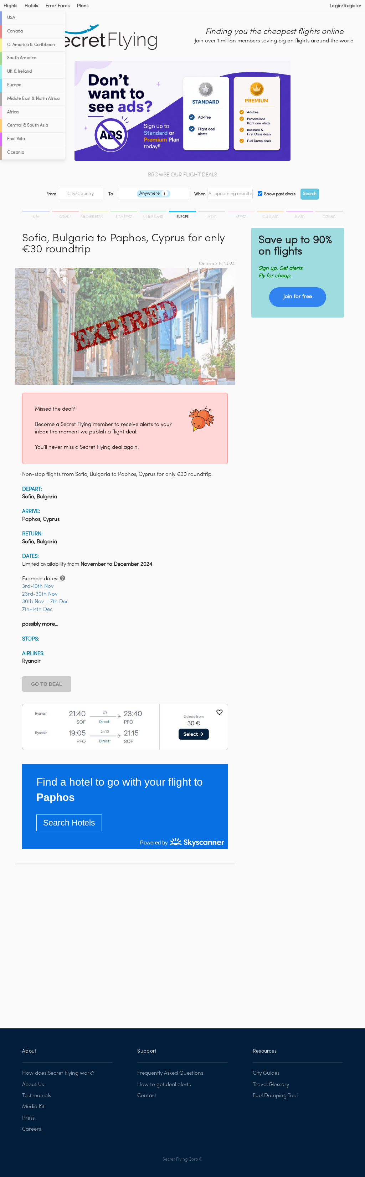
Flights (10, 6)
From (51, 194)
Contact (147, 1095)
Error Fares (58, 6)
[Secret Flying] (103, 37)
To (110, 194)
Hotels (31, 6)
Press (28, 1118)
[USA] (36, 212)
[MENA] (212, 212)
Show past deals (279, 194)
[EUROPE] (182, 212)
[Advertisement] (125, 941)
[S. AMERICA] (124, 212)
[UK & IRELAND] (153, 212)
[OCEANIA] (328, 212)
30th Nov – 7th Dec (45, 601)
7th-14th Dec (37, 609)
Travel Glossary (271, 1084)
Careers (31, 1129)
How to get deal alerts (164, 1084)
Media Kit (33, 1106)
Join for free (297, 296)
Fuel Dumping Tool (275, 1095)
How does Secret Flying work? (58, 1073)
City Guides (266, 1073)
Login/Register (345, 6)
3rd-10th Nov (38, 586)
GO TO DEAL (46, 684)
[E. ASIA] (300, 212)
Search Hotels (69, 822)
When (200, 194)
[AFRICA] (241, 212)
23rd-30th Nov (40, 594)
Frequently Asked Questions (170, 1073)
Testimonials (36, 1095)
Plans (83, 6)
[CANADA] (66, 212)
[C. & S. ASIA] (271, 212)
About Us (33, 1084)
